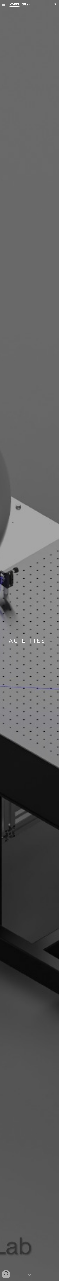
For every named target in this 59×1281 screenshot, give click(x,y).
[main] (29, 640)
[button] (4, 4)
